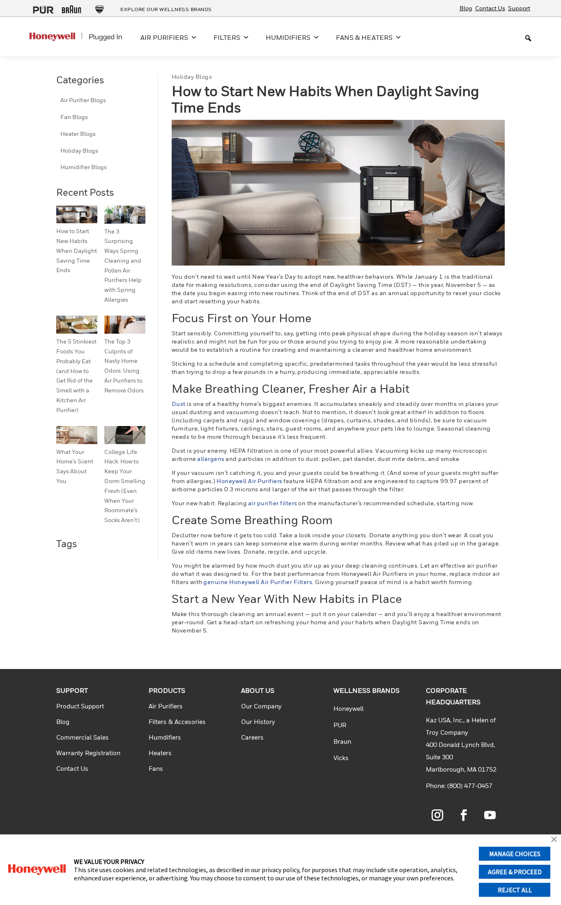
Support (519, 8)
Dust (179, 403)
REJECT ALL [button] (515, 890)
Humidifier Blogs (83, 166)
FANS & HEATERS (364, 37)
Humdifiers (165, 737)
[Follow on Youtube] (489, 815)
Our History (258, 721)
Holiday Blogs (79, 150)
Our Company (261, 706)
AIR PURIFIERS (164, 37)
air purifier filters (272, 502)
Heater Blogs (78, 133)
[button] (554, 840)
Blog (466, 8)
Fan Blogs (74, 116)
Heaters (160, 752)
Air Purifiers (166, 706)
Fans (156, 768)
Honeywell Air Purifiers (249, 480)
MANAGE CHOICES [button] (514, 854)
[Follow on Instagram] (437, 815)
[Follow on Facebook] (463, 815)
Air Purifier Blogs (83, 99)
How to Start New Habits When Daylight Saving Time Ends (76, 250)
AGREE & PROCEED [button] (515, 872)
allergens (211, 458)
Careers (252, 737)
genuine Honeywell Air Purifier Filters (257, 581)
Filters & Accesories (177, 721)
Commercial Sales (82, 737)
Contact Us (490, 8)
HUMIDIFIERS (288, 37)
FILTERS (227, 37)
